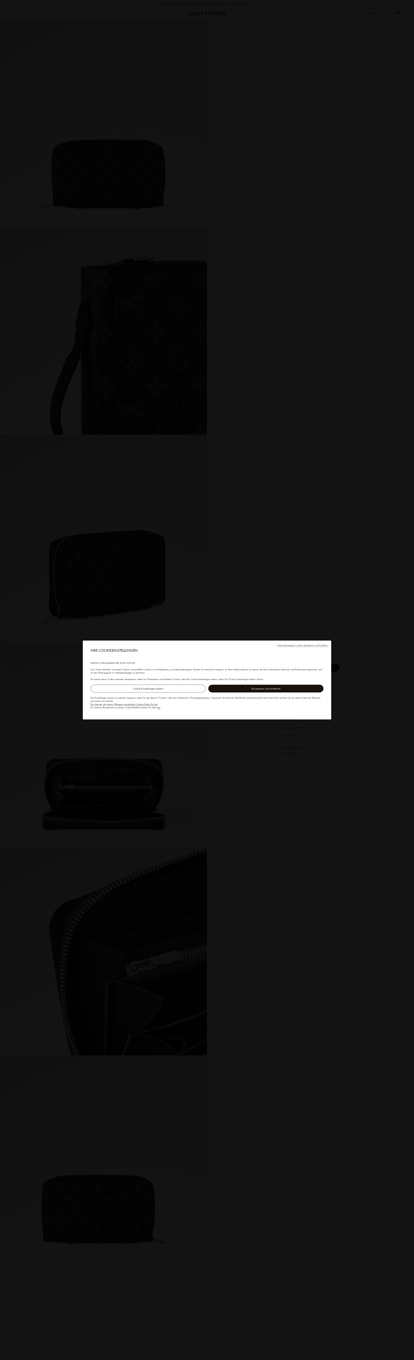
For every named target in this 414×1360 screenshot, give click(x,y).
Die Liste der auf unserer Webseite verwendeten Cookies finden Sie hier (124, 704)
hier (158, 707)
